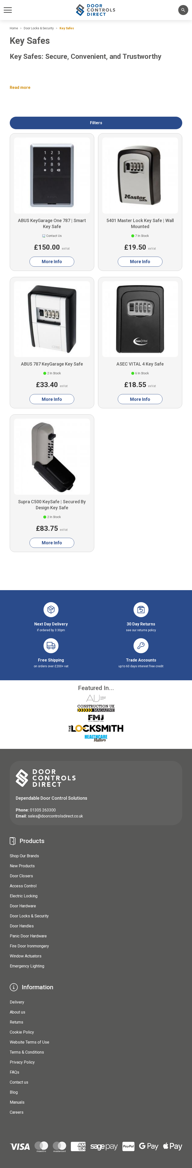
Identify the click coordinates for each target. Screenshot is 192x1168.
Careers (17, 1112)
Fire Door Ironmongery (29, 946)
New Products (22, 866)
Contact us (19, 1082)
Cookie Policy (22, 1032)
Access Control (23, 886)
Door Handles (22, 926)
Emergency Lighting (27, 966)
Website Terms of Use (29, 1042)
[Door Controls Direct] (96, 10)
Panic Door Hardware (28, 936)
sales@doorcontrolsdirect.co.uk (55, 816)
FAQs (14, 1072)
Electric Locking (24, 896)
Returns (16, 1022)
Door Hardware (23, 906)
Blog (14, 1092)
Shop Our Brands (24, 856)
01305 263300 (43, 810)
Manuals (17, 1102)
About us (17, 1012)
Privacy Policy (22, 1062)
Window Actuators (26, 956)
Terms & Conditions (27, 1052)
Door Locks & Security (29, 916)
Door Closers (21, 876)
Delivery (17, 1002)
